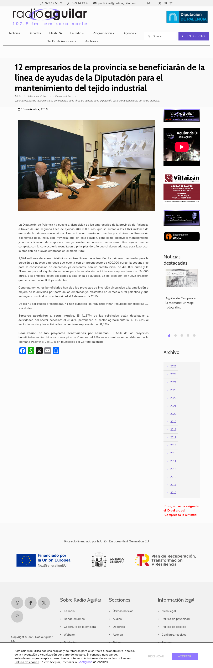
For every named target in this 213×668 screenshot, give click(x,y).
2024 (173, 382)
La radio (69, 611)
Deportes (119, 626)
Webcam (70, 634)
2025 (173, 374)
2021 (173, 405)
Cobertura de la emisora (80, 626)
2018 (173, 429)
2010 (173, 492)
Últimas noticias (37, 96)
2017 (173, 437)
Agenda (118, 634)
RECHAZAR (156, 656)
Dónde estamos (74, 618)
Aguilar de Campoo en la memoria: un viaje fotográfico (181, 302)
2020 (173, 413)
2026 (173, 366)
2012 (173, 476)
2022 (173, 398)
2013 (173, 469)
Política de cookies (174, 626)
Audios (117, 618)
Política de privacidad (176, 618)
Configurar (85, 662)
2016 (173, 445)
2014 (173, 461)
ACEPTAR (184, 656)
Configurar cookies (174, 634)
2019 (173, 421)
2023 (173, 390)
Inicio (18, 96)
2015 (173, 453)
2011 (173, 484)
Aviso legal (169, 611)
